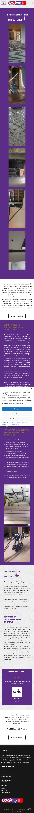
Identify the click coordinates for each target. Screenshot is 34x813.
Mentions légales (17, 811)
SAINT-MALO (5, 792)
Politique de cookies (5, 423)
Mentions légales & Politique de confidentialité (20, 423)
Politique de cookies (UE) (23, 809)
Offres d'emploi (6, 776)
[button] (31, 389)
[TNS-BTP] (17, 3)
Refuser (17, 414)
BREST (3, 788)
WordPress (23, 805)
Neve (8, 805)
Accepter (17, 409)
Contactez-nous (8, 809)
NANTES (4, 790)
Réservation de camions (8, 774)
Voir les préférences (17, 419)
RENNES (4, 786)
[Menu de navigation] (3, 3)
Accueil (3, 772)
